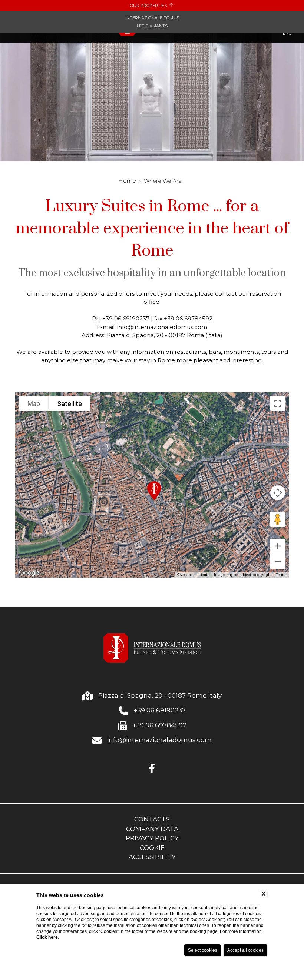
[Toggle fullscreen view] (277, 403)
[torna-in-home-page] (152, 649)
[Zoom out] (277, 561)
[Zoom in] (277, 546)
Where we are (163, 180)
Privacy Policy (152, 838)
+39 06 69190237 (159, 710)
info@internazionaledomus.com (159, 740)
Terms (281, 575)
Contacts (152, 819)
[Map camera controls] (277, 492)
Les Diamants (152, 26)
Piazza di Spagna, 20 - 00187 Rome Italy (160, 695)
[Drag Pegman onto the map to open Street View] (277, 519)
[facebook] (152, 769)
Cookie (152, 847)
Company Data (152, 828)
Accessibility (152, 857)
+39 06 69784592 (159, 725)
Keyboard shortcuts (192, 575)
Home (127, 180)
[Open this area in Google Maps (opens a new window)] (29, 573)
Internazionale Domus (152, 17)
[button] (154, 490)
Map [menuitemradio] (33, 404)
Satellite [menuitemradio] (69, 404)
